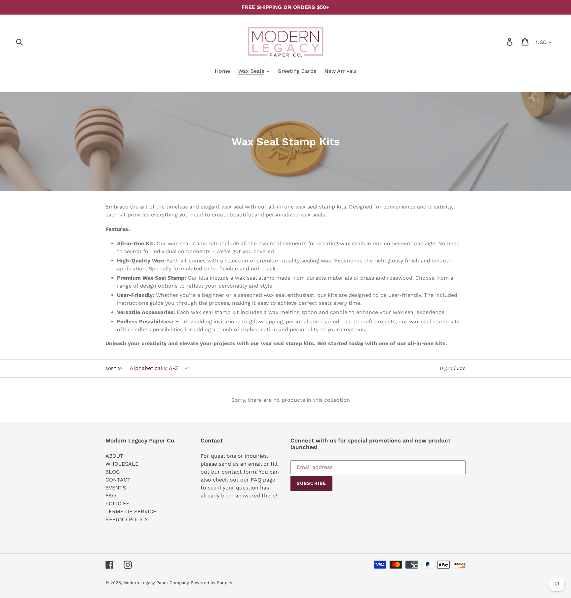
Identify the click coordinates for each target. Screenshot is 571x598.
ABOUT (114, 456)
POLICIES (117, 503)
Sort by (113, 368)
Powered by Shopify (211, 582)
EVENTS (115, 487)
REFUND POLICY (126, 519)
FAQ (110, 495)
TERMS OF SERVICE (130, 511)
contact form (239, 472)
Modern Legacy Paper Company (156, 582)
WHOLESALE (121, 464)
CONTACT (118, 480)
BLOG (112, 472)
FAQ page (263, 480)
